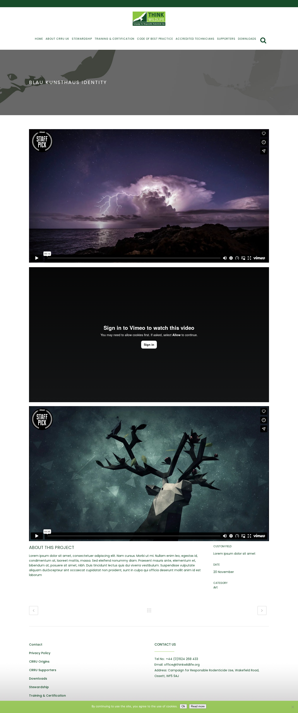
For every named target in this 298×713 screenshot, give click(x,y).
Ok (183, 706)
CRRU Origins (39, 661)
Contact (35, 644)
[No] (292, 707)
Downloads (38, 678)
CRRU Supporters (42, 670)
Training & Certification (47, 695)
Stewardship (39, 687)
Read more (198, 706)
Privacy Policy (39, 653)
